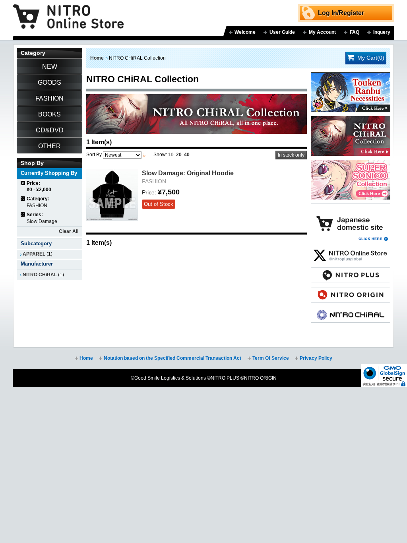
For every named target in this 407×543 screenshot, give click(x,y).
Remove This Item (23, 183)
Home (97, 58)
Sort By (94, 154)
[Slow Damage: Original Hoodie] (112, 195)
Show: (160, 154)
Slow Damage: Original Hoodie (188, 172)
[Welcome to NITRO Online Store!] (68, 11)
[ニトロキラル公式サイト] (350, 311)
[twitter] (350, 251)
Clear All (68, 231)
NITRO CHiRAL (40, 274)
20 (179, 154)
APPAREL (34, 254)
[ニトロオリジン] (350, 291)
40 (187, 154)
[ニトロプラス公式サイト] (350, 271)
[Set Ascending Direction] (144, 154)
